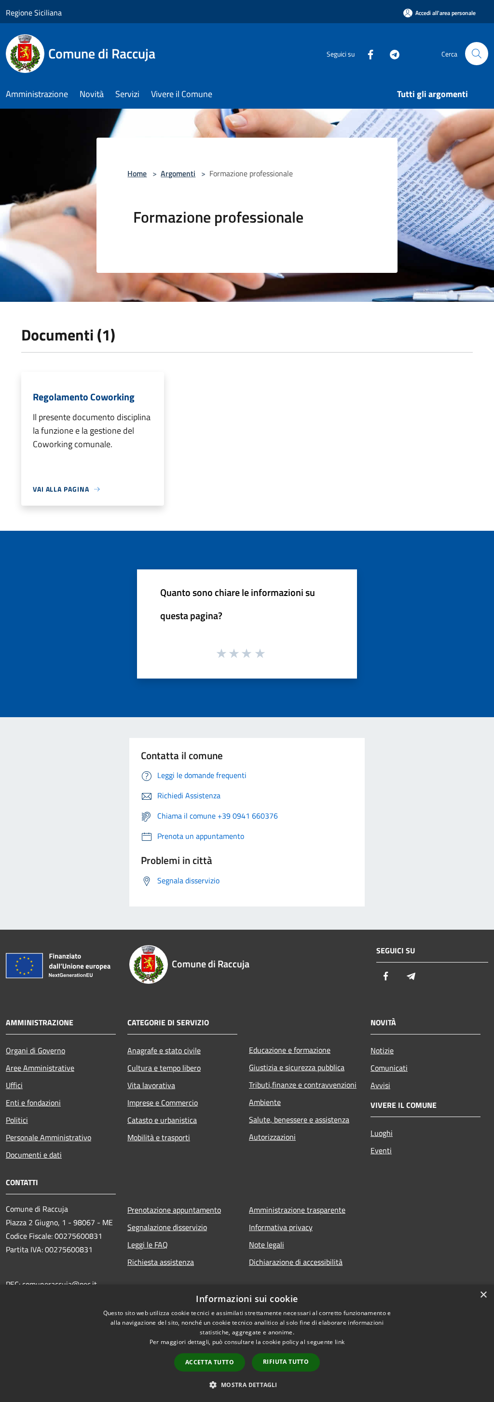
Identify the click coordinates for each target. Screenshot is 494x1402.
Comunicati (389, 1068)
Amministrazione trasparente (297, 1210)
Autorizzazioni (272, 1137)
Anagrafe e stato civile (164, 1050)
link (339, 1342)
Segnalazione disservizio (167, 1227)
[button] (247, 1384)
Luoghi (381, 1133)
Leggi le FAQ (147, 1244)
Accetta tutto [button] (209, 1362)
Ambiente (265, 1102)
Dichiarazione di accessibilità (296, 1262)
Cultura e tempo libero (164, 1068)
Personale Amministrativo (48, 1137)
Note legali (266, 1244)
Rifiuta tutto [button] (286, 1362)
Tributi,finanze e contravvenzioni (303, 1084)
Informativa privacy (281, 1227)
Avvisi (380, 1085)
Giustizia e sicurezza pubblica (296, 1067)
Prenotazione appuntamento (174, 1210)
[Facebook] (366, 53)
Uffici (14, 1085)
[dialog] (247, 1343)
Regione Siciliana (34, 12)
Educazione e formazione (289, 1050)
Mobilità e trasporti (158, 1137)
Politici (17, 1120)
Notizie (382, 1050)
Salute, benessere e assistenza (299, 1119)
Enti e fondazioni (33, 1102)
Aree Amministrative (40, 1068)
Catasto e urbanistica (162, 1120)
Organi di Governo (35, 1050)
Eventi (381, 1150)
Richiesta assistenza (160, 1262)
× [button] (483, 1295)
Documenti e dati (34, 1155)
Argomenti (178, 173)
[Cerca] (476, 53)
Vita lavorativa (151, 1085)
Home (137, 173)
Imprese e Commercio (162, 1102)
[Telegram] (390, 53)
